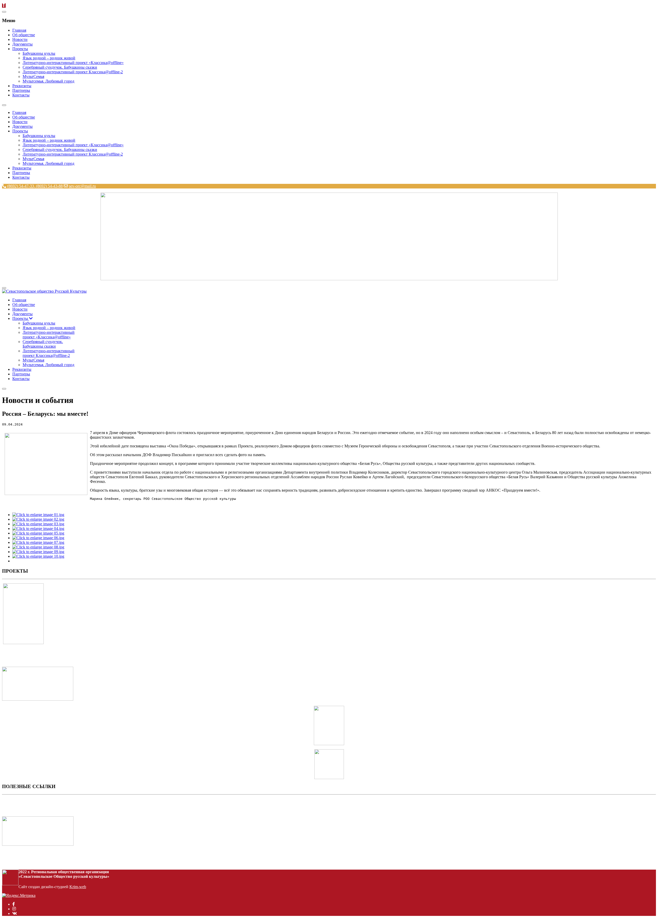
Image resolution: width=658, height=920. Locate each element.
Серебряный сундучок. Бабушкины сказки (60, 67)
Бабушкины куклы (39, 53)
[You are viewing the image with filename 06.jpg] (38, 538)
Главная (19, 30)
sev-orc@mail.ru (82, 186)
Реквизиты (21, 86)
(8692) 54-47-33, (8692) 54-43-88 (35, 186)
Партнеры (21, 90)
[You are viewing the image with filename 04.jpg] (38, 528)
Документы (22, 44)
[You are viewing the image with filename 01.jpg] (38, 514)
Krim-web (77, 887)
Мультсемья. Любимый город (48, 81)
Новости (20, 39)
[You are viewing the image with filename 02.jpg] (38, 519)
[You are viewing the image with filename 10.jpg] (38, 556)
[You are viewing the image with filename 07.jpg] (38, 542)
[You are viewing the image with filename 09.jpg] (38, 551)
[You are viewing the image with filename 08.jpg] (38, 547)
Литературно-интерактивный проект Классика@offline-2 (73, 72)
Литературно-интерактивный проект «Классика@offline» (73, 62)
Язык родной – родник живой (49, 58)
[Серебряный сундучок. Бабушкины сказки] (37, 699)
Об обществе (23, 35)
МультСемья (33, 76)
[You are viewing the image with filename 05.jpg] (38, 533)
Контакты (21, 95)
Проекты (20, 49)
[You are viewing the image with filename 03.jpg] (38, 524)
